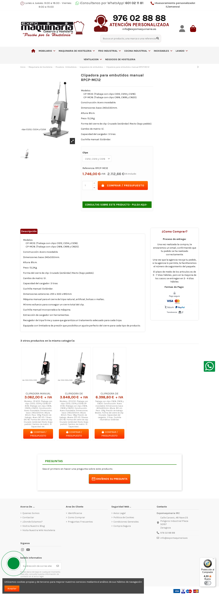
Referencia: (88, 168)
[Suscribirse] (57, 566)
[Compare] (38, 389)
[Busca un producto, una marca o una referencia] (157, 38)
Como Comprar (76, 517)
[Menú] (213, 560)
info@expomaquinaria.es (174, 538)
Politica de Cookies (123, 517)
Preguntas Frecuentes (80, 521)
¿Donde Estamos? (32, 521)
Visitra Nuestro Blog (33, 526)
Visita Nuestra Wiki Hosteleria (38, 530)
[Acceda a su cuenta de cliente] (182, 28)
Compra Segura (122, 526)
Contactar (28, 517)
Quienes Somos (31, 513)
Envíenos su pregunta (111, 478)
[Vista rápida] (43, 389)
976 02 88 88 (167, 532)
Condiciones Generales (126, 521)
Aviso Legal (119, 513)
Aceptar (12, 588)
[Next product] (198, 67)
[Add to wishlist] (33, 389)
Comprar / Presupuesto (125, 185)
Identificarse (75, 513)
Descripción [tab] (29, 231)
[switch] (207, 583)
